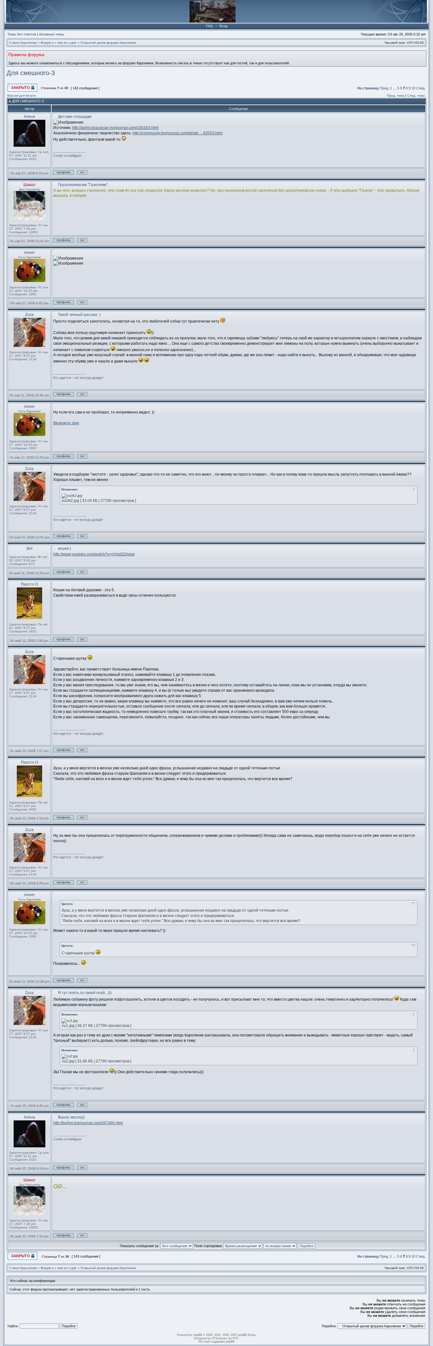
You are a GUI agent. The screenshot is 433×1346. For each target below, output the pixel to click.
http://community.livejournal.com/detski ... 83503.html (177, 133)
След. (420, 88)
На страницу (368, 88)
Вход (223, 26)
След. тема (416, 95)
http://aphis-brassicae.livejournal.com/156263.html (115, 127)
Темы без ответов (21, 34)
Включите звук (66, 423)
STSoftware (219, 1338)
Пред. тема (395, 95)
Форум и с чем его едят (59, 42)
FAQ (209, 26)
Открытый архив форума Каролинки (108, 42)
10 (413, 88)
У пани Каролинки (23, 42)
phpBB (197, 1334)
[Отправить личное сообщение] (88, 175)
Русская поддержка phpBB (217, 1341)
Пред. (384, 88)
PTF (235, 1338)
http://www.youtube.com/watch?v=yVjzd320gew (94, 554)
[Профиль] (64, 175)
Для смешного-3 (31, 72)
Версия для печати (21, 95)
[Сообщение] (55, 116)
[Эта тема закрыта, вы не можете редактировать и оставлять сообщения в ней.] (23, 91)
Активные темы (51, 34)
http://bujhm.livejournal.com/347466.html (88, 1123)
